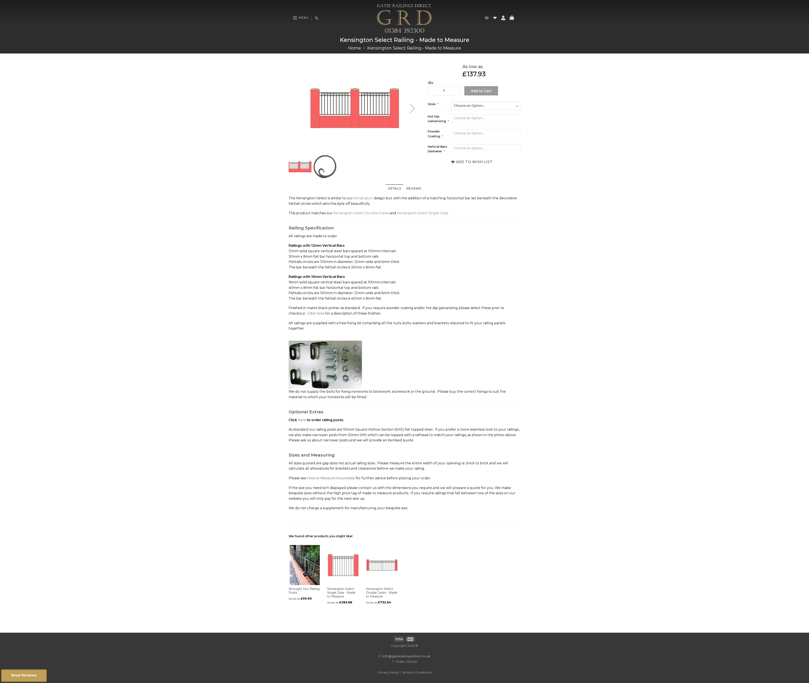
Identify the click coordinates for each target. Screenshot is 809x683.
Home (354, 48)
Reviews (413, 188)
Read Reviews (24, 675)
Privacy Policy (388, 672)
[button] (412, 108)
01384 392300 (406, 662)
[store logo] (404, 18)
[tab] (394, 188)
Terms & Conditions (417, 672)
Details (394, 188)
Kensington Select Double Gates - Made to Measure (381, 592)
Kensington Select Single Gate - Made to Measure (341, 592)
